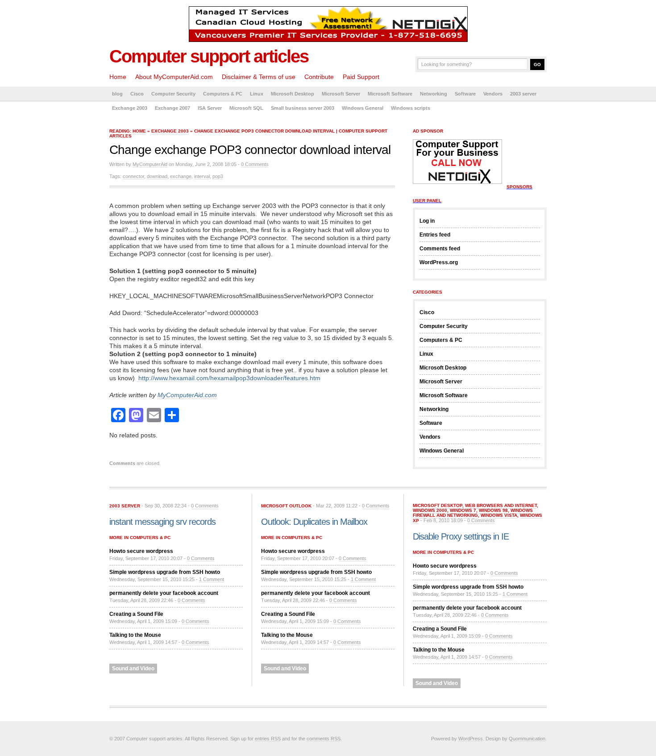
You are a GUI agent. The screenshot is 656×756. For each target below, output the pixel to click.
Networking (433, 93)
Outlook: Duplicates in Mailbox (314, 522)
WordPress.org (438, 262)
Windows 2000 (430, 510)
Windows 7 (463, 510)
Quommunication (527, 738)
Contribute (319, 76)
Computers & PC (222, 93)
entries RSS (268, 738)
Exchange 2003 (129, 108)
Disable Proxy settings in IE (461, 536)
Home (117, 76)
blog (117, 93)
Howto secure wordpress (141, 551)
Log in (427, 221)
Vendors (492, 93)
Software (465, 93)
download (157, 176)
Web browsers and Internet (501, 505)
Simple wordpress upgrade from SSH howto (164, 572)
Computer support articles (208, 56)
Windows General (362, 108)
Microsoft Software (390, 93)
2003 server (523, 93)
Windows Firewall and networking (473, 513)
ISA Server (210, 108)
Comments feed (439, 248)
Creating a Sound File (136, 614)
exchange (180, 176)
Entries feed (434, 235)
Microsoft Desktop (292, 93)
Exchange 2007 (172, 108)
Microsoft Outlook (286, 505)
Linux (256, 93)
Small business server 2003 (302, 108)
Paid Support (361, 76)
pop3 (217, 176)
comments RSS (323, 738)
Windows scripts (410, 108)
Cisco (137, 93)
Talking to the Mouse (135, 635)
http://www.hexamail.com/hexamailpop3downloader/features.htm (228, 378)
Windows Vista (499, 515)
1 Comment (211, 579)
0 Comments (255, 164)
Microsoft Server (341, 93)
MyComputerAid (150, 164)
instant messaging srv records (162, 522)
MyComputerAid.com (187, 395)
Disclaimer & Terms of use (258, 76)
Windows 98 (493, 510)
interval (202, 176)
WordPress (470, 738)
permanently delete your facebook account (163, 593)
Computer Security (173, 93)
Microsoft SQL (246, 108)
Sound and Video (133, 668)
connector (133, 176)
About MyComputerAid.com (174, 76)
